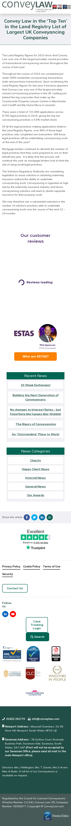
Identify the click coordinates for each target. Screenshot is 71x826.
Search (39, 636)
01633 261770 (15, 719)
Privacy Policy (11, 566)
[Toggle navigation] (69, 7)
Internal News (35, 478)
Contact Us (15, 588)
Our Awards (35, 495)
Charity (35, 460)
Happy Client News (35, 469)
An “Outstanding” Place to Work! (35, 434)
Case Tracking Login (37, 625)
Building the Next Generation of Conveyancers (35, 397)
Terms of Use (51, 566)
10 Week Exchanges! (35, 385)
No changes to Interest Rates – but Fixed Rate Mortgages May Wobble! (35, 412)
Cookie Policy (31, 566)
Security (7, 574)
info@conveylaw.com (45, 719)
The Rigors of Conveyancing (35, 424)
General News (35, 486)
